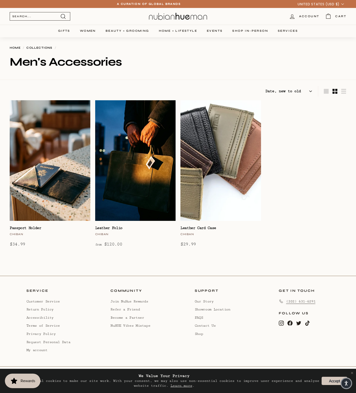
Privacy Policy (41, 334)
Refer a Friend (125, 309)
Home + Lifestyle (178, 30)
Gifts (64, 30)
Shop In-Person (250, 30)
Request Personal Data (48, 342)
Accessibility (40, 318)
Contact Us (205, 326)
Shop (199, 334)
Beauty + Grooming (127, 30)
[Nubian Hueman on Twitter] (298, 323)
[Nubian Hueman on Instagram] (281, 323)
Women (88, 30)
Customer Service (43, 301)
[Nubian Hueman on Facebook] (290, 323)
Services (288, 30)
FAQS (199, 318)
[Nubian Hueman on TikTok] (307, 323)
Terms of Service (43, 326)
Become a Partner (127, 318)
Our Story (204, 301)
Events (215, 30)
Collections (39, 47)
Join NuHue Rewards (129, 301)
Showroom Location (212, 309)
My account (36, 350)
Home (15, 47)
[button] (346, 383)
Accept (334, 380)
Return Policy (40, 309)
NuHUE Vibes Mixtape (130, 326)
